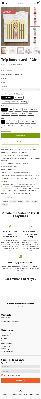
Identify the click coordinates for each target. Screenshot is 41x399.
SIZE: (3, 82)
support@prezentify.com (10, 322)
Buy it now (20, 142)
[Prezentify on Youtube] (22, 306)
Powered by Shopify (23, 394)
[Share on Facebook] (8, 197)
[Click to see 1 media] (4, 50)
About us (4, 338)
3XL (27, 121)
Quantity (4, 87)
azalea (18, 109)
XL (16, 121)
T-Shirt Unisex (7, 97)
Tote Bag (24, 101)
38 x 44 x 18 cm (13, 125)
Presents (20, 201)
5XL (4, 125)
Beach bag (18, 97)
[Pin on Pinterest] (11, 197)
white (4, 109)
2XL (22, 121)
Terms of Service (6, 344)
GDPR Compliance (7, 352)
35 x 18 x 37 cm (26, 125)
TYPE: (4, 78)
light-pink (5, 113)
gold (25, 109)
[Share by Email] (14, 197)
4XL (33, 121)
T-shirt (27, 201)
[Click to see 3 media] (20, 50)
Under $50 (5, 204)
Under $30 (34, 201)
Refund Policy (5, 336)
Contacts (4, 341)
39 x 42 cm (6, 129)
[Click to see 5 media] (36, 50)
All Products (13, 201)
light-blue (33, 109)
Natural (22, 113)
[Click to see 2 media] (12, 50)
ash (11, 109)
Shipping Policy (6, 333)
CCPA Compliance (7, 349)
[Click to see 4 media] (28, 50)
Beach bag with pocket (10, 101)
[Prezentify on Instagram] (20, 306)
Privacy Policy (5, 346)
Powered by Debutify (33, 394)
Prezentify (14, 394)
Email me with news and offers (12, 375)
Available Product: (11, 74)
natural (14, 113)
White (31, 113)
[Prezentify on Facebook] (18, 306)
